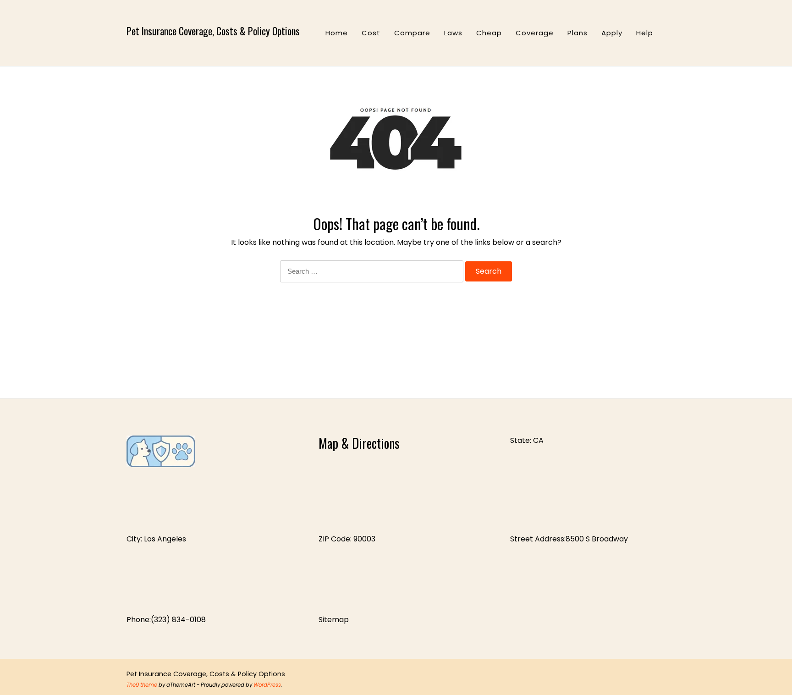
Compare (412, 33)
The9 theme (141, 685)
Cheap (489, 33)
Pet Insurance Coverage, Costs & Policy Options (213, 30)
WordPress (267, 685)
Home (336, 33)
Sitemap (334, 619)
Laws (453, 33)
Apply (611, 33)
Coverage (535, 33)
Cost (371, 33)
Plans (577, 33)
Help (644, 33)
